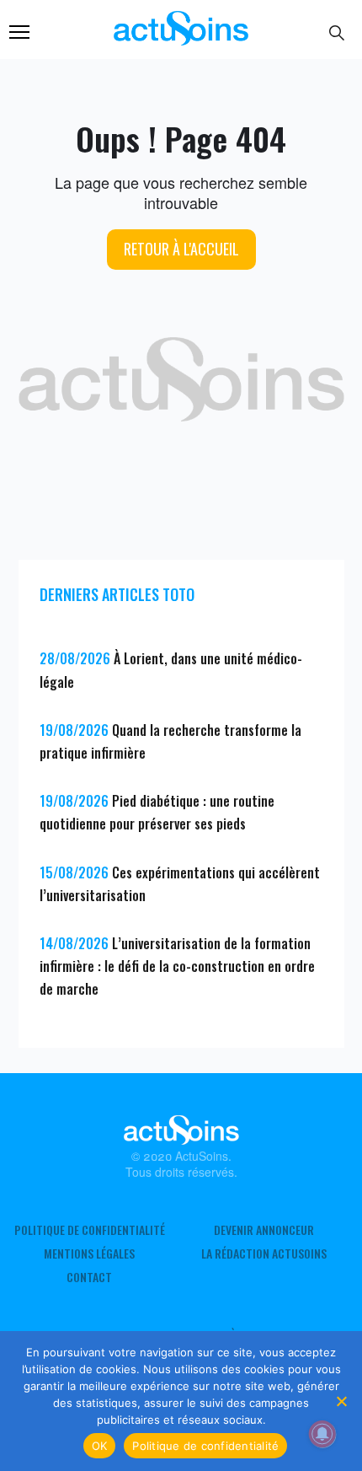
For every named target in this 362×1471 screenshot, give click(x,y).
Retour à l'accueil (181, 249)
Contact (89, 1277)
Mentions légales (89, 1253)
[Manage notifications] (322, 1433)
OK (100, 1445)
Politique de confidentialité (89, 1229)
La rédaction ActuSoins (264, 1253)
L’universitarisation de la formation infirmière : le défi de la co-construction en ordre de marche (177, 966)
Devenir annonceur (264, 1229)
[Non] (341, 1401)
